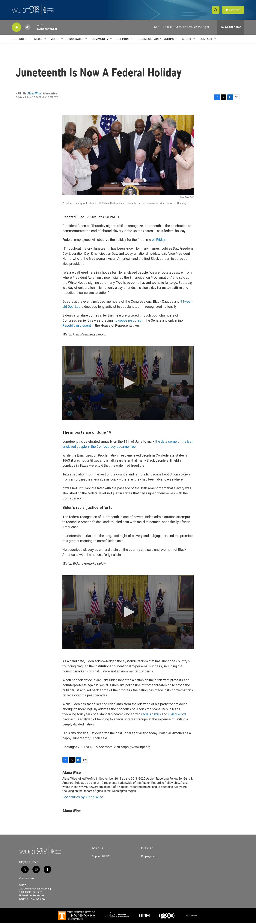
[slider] (33, 27)
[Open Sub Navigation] (29, 38)
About (186, 38)
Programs (75, 38)
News (38, 38)
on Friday (158, 240)
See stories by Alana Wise (82, 797)
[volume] (28, 27)
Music (54, 38)
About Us (97, 848)
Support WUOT (101, 856)
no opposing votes (127, 320)
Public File (147, 848)
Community (100, 38)
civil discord (177, 714)
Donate (234, 10)
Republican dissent (76, 325)
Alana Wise (34, 93)
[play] (16, 27)
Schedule (19, 38)
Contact (205, 38)
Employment (148, 856)
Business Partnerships (156, 38)
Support (123, 38)
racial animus (151, 714)
